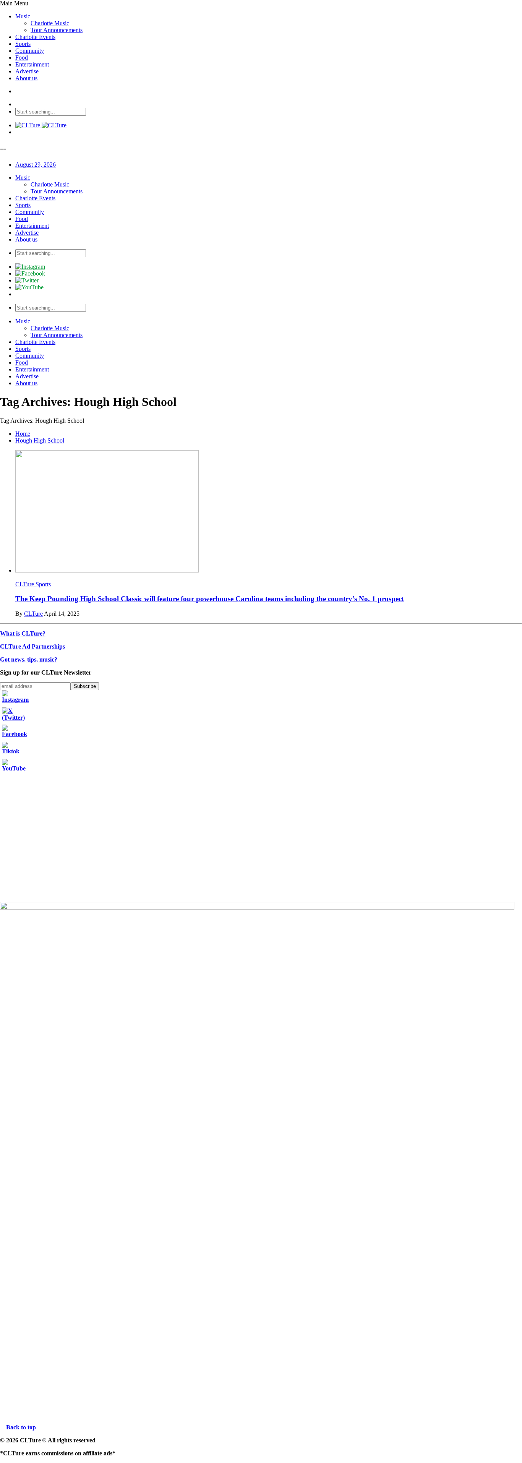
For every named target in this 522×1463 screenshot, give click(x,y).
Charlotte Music (50, 23)
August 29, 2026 (35, 164)
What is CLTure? (22, 633)
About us (26, 78)
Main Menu (14, 3)
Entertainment (32, 64)
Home (22, 433)
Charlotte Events (35, 37)
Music (22, 16)
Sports (23, 44)
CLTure (33, 613)
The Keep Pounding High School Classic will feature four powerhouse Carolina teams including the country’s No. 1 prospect (209, 599)
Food (21, 57)
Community (29, 50)
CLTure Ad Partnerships (32, 646)
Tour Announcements (57, 30)
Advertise (27, 71)
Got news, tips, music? (28, 659)
